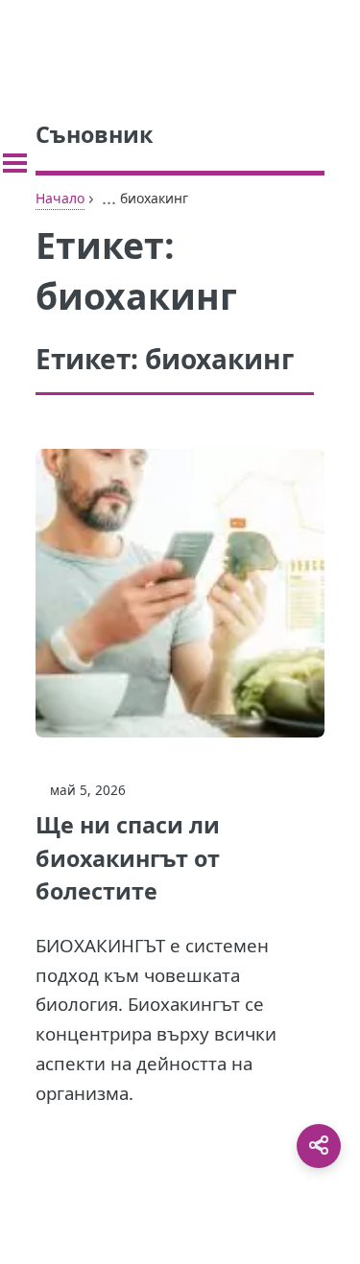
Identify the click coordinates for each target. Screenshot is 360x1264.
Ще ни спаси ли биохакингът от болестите (128, 858)
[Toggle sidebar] (15, 163)
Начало (60, 198)
